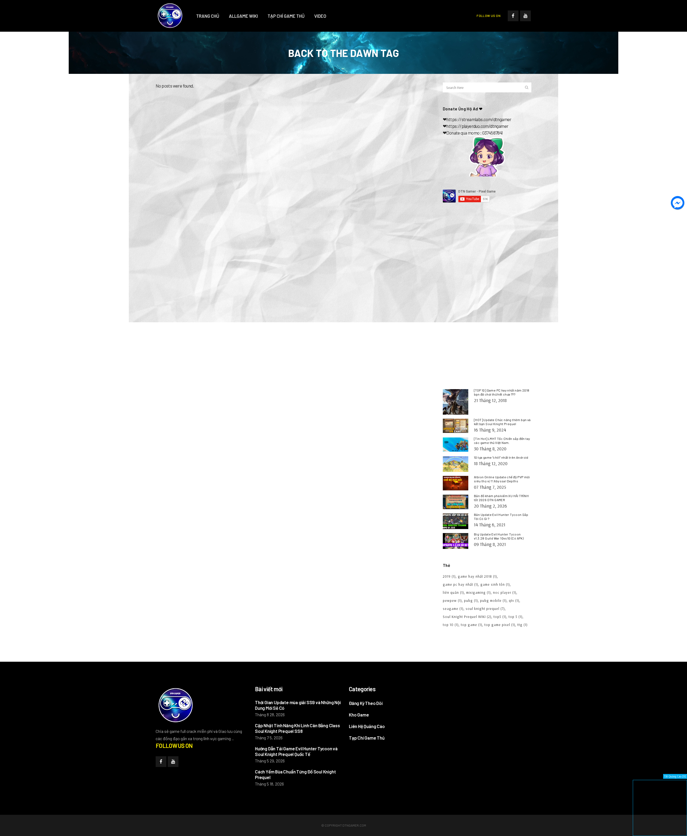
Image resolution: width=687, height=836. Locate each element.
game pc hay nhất (460, 584)
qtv (514, 600)
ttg (522, 625)
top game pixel (499, 625)
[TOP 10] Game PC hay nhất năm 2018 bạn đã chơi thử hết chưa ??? (501, 392)
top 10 (451, 625)
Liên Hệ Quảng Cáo (367, 726)
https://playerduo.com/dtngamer (477, 126)
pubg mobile (493, 600)
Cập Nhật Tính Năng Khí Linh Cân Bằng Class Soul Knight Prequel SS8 (297, 728)
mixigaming (478, 592)
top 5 (515, 616)
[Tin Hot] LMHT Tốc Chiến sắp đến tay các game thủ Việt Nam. (502, 440)
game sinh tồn (495, 584)
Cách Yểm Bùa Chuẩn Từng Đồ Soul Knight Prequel (295, 774)
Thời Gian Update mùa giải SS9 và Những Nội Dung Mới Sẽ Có (298, 705)
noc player (504, 592)
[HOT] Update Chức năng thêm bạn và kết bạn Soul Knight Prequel (502, 422)
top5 (500, 616)
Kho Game (359, 714)
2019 (449, 576)
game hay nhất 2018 (477, 576)
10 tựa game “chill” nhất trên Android (501, 457)
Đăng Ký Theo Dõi (366, 703)
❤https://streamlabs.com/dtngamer (477, 119)
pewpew (452, 600)
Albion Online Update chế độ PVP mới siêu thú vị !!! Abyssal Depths (502, 479)
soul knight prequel (485, 608)
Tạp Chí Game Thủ (367, 737)
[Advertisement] (487, 252)
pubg (471, 600)
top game (471, 625)
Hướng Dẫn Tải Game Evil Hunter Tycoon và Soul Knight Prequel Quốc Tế (296, 751)
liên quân (453, 592)
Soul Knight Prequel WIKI (467, 616)
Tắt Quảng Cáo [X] (675, 776)
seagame (453, 608)
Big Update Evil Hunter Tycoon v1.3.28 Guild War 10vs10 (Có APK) (499, 536)
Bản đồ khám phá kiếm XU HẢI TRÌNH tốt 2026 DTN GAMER (501, 498)
